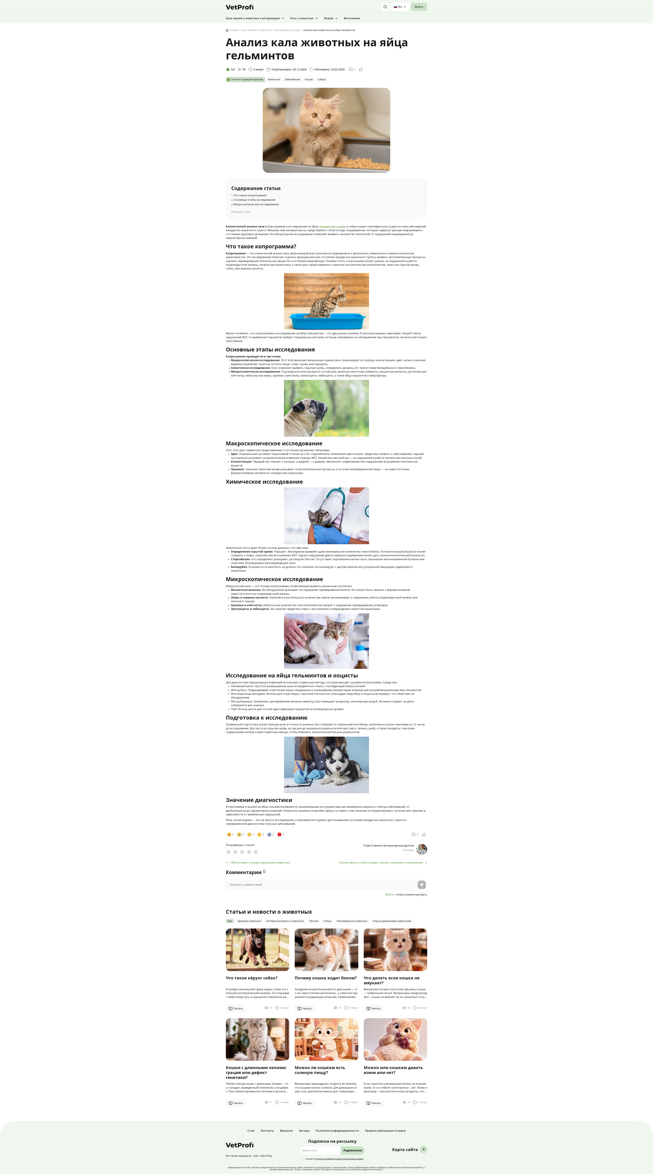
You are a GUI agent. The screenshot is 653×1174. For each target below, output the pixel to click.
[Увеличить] (306, 277)
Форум (328, 18)
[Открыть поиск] (385, 7)
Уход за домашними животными (392, 921)
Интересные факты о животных (285, 921)
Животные (274, 79)
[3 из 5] (242, 852)
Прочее (313, 921)
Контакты (267, 1130)
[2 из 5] (235, 852)
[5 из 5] (255, 852)
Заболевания (292, 79)
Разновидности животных (352, 921)
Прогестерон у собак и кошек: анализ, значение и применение (381, 862)
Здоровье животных (249, 921)
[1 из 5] (228, 852)
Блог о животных (302, 18)
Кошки (309, 79)
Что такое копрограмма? (249, 195)
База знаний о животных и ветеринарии (253, 18)
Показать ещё (240, 212)
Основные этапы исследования (253, 200)
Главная (234, 30)
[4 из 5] (249, 852)
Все (230, 921)
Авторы (304, 1130)
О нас (251, 1130)
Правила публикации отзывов (385, 1130)
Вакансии (286, 1130)
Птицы (327, 921)
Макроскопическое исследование (255, 204)
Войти (419, 7)
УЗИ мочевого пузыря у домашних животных (260, 862)
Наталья (408, 850)
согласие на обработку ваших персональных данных (339, 1158)
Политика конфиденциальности (337, 1130)
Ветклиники (352, 18)
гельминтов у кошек (332, 226)
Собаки (321, 79)
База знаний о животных (256, 30)
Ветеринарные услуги (287, 30)
